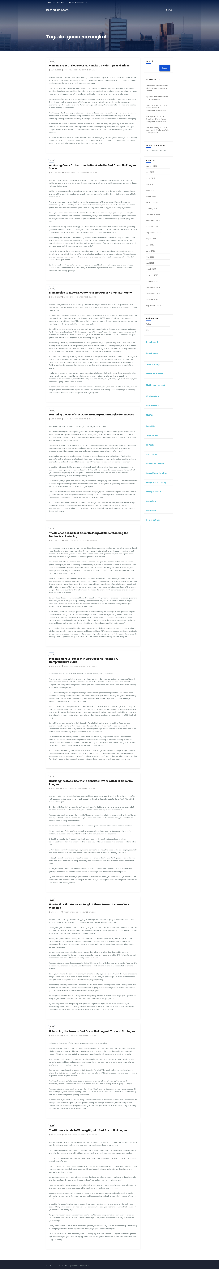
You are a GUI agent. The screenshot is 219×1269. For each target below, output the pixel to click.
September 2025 (153, 233)
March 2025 (151, 269)
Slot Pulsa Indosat (154, 374)
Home (169, 10)
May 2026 (150, 184)
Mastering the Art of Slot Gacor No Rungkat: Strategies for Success (91, 414)
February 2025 (152, 275)
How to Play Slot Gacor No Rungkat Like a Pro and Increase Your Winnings (89, 906)
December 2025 (153, 214)
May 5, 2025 (56, 297)
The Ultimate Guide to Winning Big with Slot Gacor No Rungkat (88, 1130)
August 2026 (151, 166)
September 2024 (153, 305)
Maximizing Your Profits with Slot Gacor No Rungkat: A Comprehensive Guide (83, 660)
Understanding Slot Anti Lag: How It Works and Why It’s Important (157, 130)
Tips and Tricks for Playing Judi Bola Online (157, 98)
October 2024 (152, 299)
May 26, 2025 (56, 173)
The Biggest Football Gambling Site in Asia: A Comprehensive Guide (156, 119)
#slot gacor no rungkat (75, 70)
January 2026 (151, 208)
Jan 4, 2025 (56, 912)
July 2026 (150, 172)
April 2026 (150, 190)
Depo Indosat (152, 353)
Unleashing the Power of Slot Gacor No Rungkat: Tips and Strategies (92, 1031)
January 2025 (152, 281)
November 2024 (153, 293)
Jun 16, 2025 (56, 70)
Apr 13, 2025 (56, 419)
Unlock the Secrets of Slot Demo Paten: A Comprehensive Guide (157, 108)
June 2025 (150, 251)
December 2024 (153, 287)
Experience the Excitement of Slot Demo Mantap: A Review (157, 88)
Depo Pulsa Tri (152, 342)
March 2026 (151, 196)
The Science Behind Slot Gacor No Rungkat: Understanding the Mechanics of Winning (88, 534)
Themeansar (92, 1266)
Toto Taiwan (151, 454)
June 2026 (150, 178)
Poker (148, 324)
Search (149, 61)
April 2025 (150, 263)
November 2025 (153, 220)
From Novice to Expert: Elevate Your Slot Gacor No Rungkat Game (90, 292)
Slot (52, 61)
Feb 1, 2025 (55, 789)
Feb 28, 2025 (56, 666)
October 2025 (152, 226)
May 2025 (150, 257)
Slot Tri (149, 415)
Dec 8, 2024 (56, 1036)
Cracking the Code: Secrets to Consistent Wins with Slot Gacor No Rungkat (91, 782)
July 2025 (150, 245)
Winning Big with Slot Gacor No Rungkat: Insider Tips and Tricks (89, 65)
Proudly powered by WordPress (58, 1266)
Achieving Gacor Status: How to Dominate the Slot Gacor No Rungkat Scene (93, 166)
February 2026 (152, 202)
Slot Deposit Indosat (155, 385)
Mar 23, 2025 (56, 541)
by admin (93, 70)
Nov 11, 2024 (56, 1135)
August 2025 (151, 239)
